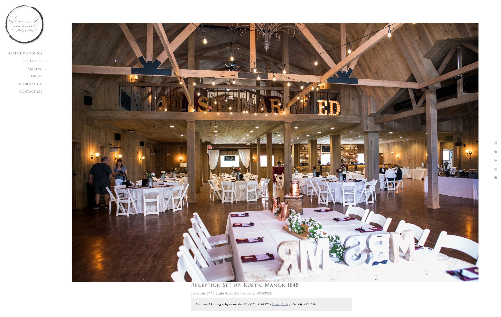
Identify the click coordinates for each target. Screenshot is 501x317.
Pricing (35, 69)
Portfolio (32, 61)
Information (29, 84)
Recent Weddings (25, 53)
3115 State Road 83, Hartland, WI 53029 (239, 293)
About (36, 76)
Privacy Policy (281, 304)
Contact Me (30, 91)
